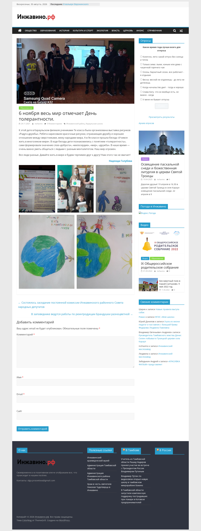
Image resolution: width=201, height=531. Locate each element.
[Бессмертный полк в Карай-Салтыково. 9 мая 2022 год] (148, 279)
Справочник (154, 30)
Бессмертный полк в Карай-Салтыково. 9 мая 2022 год (169, 283)
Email (21, 394)
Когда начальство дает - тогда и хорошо (163, 87)
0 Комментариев (54, 123)
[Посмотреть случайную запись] (181, 31)
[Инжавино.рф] (20, 31)
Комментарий (26, 334)
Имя (20, 377)
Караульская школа (94, 123)
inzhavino (39, 123)
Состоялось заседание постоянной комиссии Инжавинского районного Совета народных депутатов (70, 305)
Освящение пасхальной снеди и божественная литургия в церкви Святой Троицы (161, 170)
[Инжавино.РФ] (36, 456)
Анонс (140, 30)
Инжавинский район (75, 123)
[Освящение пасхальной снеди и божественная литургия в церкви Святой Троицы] (161, 132)
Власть (116, 30)
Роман (142, 317)
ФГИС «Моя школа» (165, 317)
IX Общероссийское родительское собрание (160, 265)
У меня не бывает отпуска (156, 99)
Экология (102, 30)
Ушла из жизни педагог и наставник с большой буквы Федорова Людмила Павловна (159, 324)
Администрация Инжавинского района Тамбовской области (98, 476)
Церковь (128, 30)
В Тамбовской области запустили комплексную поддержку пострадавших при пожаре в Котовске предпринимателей (134, 496)
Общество (31, 30)
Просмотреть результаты (162, 117)
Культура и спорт (83, 30)
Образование (48, 30)
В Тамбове (132, 450)
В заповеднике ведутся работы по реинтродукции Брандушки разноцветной (82, 314)
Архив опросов (146, 123)
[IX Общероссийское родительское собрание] (161, 231)
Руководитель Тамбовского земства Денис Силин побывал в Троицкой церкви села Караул (160, 338)
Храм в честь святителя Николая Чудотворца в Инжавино (99, 487)
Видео (145, 258)
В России (165, 450)
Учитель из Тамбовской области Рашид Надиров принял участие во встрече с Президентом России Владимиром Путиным (135, 465)
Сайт (19, 411)
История (64, 30)
